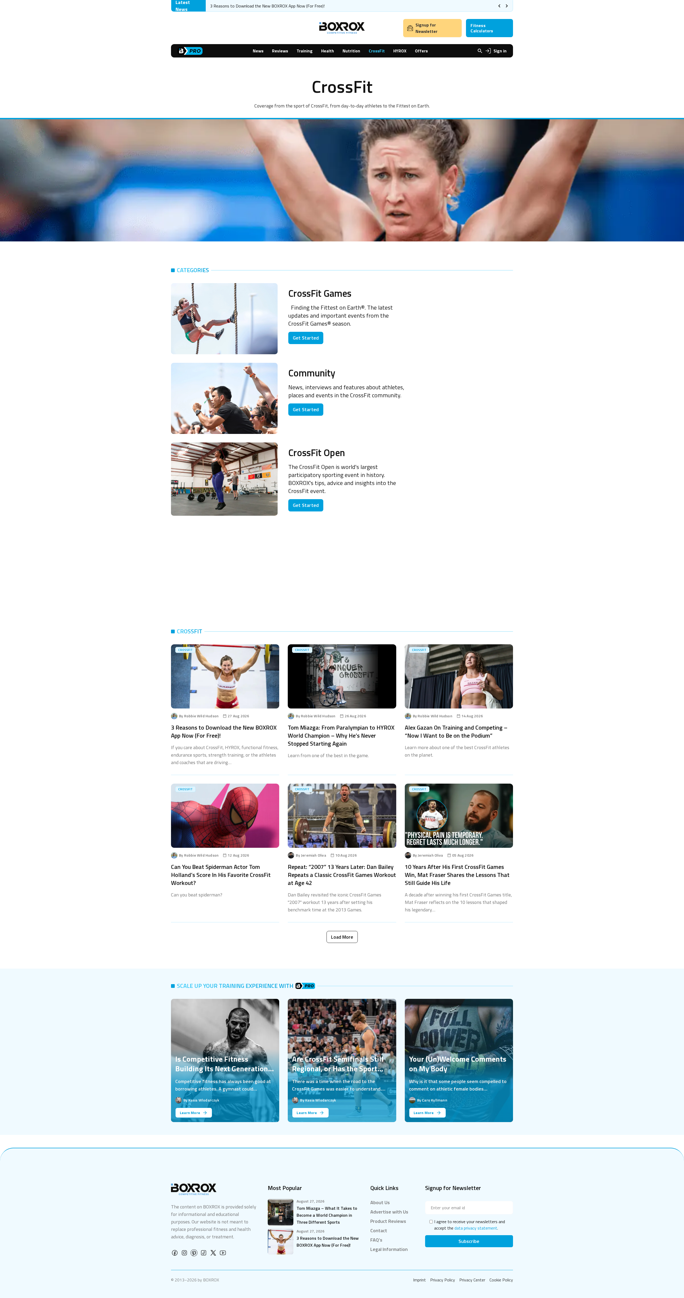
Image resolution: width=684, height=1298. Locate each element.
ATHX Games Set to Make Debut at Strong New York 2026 (263, 6)
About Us (380, 1202)
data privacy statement (475, 1228)
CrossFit (377, 51)
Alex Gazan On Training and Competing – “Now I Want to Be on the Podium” (456, 731)
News (258, 51)
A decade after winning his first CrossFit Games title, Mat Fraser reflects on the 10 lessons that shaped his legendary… (458, 902)
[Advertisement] (466, 320)
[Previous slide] (499, 5)
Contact (378, 1230)
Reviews (280, 51)
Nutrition (351, 51)
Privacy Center (472, 1280)
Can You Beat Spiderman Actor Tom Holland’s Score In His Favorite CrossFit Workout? (221, 874)
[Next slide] (507, 5)
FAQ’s (376, 1239)
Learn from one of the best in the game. (328, 755)
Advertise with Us (389, 1211)
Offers (421, 51)
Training (305, 51)
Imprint (419, 1280)
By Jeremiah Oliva (311, 855)
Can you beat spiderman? (196, 894)
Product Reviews (388, 1221)
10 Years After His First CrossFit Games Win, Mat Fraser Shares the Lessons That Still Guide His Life (457, 874)
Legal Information (389, 1249)
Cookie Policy (501, 1280)
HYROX (399, 51)
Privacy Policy (442, 1280)
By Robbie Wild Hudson (199, 716)
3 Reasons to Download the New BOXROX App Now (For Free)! (224, 731)
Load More (342, 937)
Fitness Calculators (482, 28)
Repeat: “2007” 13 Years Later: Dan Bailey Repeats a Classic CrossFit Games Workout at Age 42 (342, 874)
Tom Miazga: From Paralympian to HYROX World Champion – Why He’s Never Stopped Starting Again (341, 735)
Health (327, 51)
